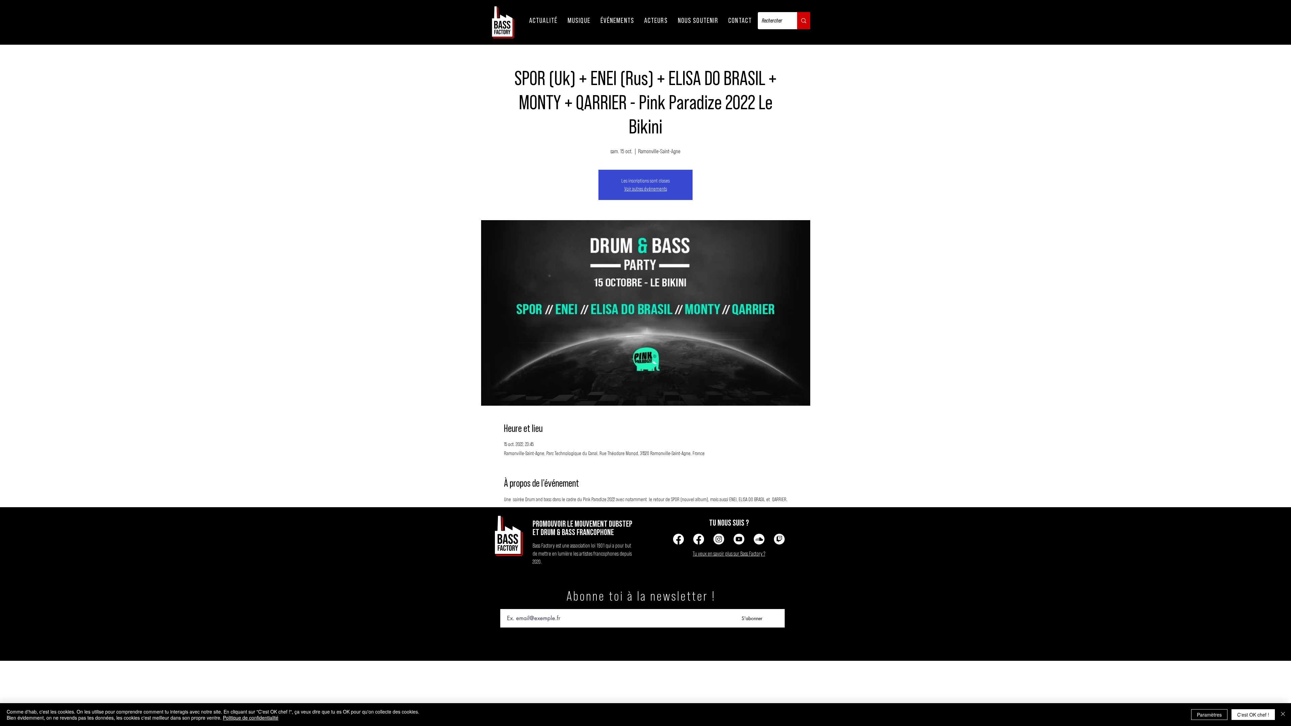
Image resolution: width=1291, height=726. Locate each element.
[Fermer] (1283, 715)
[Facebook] (678, 539)
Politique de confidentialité (250, 717)
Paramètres (1209, 714)
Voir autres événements (645, 189)
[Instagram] (718, 539)
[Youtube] (739, 539)
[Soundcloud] (759, 539)
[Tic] (779, 539)
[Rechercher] (803, 20)
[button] (543, 20)
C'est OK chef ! (1253, 714)
